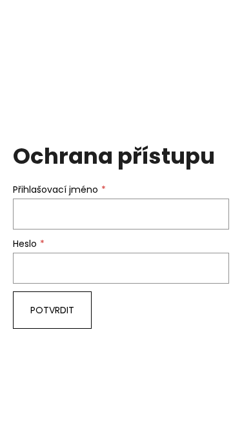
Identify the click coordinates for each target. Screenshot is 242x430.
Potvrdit (52, 310)
